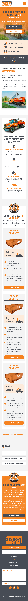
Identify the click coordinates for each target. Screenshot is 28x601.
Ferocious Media (14, 598)
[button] (24, 3)
